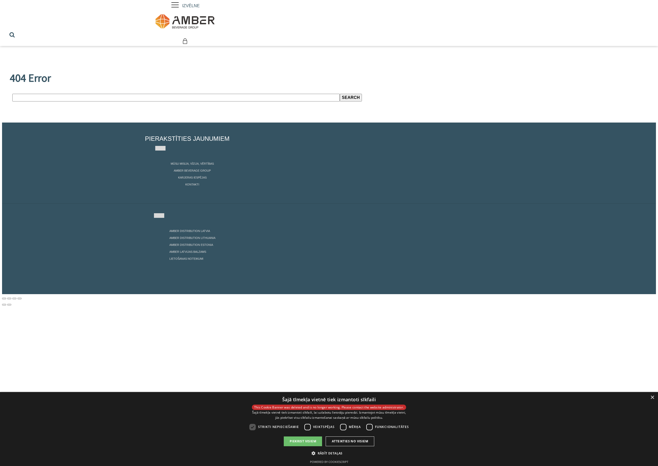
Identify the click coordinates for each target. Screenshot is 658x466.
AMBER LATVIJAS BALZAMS (187, 251)
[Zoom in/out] (19, 298)
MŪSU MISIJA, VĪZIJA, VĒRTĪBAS (192, 163)
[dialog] (329, 429)
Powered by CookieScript (329, 462)
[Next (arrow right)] (9, 304)
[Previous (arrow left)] (4, 304)
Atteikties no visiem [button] (350, 441)
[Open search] (12, 35)
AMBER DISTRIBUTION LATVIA (189, 230)
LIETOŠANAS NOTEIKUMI (186, 258)
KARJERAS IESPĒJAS (192, 177)
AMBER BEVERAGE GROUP (192, 170)
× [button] (652, 397)
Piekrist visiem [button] (303, 441)
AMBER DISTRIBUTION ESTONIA (191, 244)
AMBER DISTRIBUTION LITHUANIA (192, 237)
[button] (329, 453)
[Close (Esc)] (4, 298)
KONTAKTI (192, 184)
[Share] (9, 298)
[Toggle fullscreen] (14, 298)
